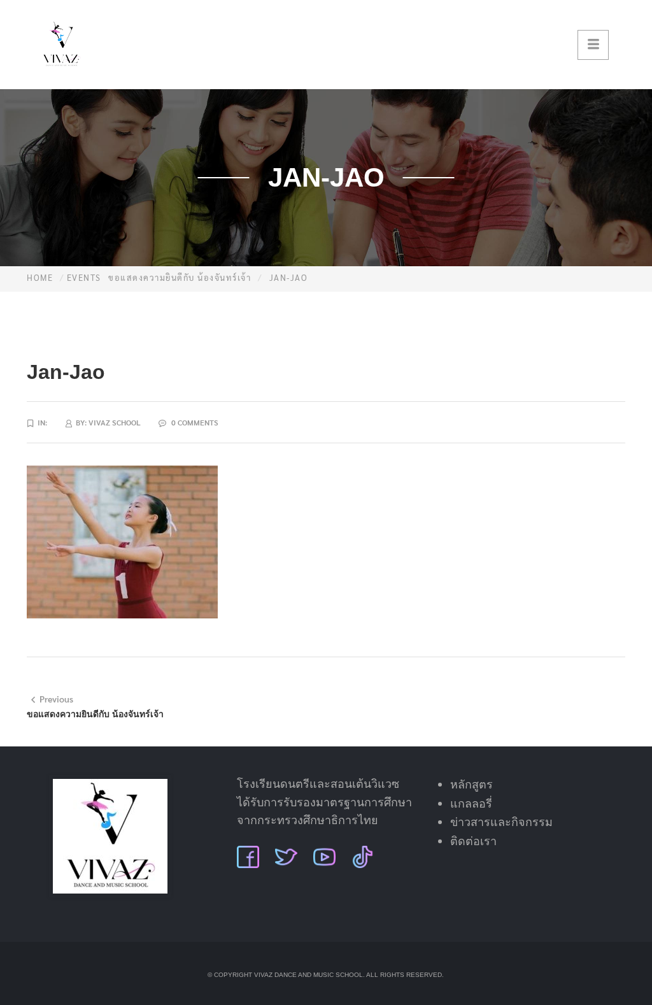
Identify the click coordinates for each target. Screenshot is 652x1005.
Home (40, 277)
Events (84, 277)
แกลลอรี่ (471, 803)
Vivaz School (115, 422)
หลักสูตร (471, 784)
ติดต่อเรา (473, 841)
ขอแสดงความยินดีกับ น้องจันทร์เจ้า (179, 277)
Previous (56, 698)
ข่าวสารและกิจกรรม (501, 822)
